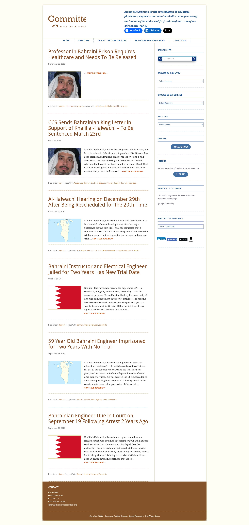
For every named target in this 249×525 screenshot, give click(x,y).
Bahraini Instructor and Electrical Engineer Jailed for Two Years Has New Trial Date (97, 269)
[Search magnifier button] (194, 59)
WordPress (149, 516)
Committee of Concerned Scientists (67, 18)
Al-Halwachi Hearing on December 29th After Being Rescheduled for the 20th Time (97, 202)
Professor (124, 106)
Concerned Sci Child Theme (115, 516)
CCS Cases (70, 106)
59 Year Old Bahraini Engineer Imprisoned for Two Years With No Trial (97, 344)
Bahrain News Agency (93, 399)
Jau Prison (99, 106)
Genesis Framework (136, 516)
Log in (157, 516)
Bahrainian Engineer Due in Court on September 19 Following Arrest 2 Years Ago (98, 418)
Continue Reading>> (97, 73)
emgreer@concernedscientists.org (62, 505)
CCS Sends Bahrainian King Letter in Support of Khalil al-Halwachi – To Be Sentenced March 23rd (90, 128)
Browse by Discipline (170, 95)
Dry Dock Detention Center (102, 183)
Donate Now (180, 147)
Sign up (180, 174)
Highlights (79, 106)
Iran (60, 183)
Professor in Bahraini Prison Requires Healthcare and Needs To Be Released (92, 54)
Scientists (132, 183)
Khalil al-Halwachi (111, 106)
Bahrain (62, 106)
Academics (78, 183)
